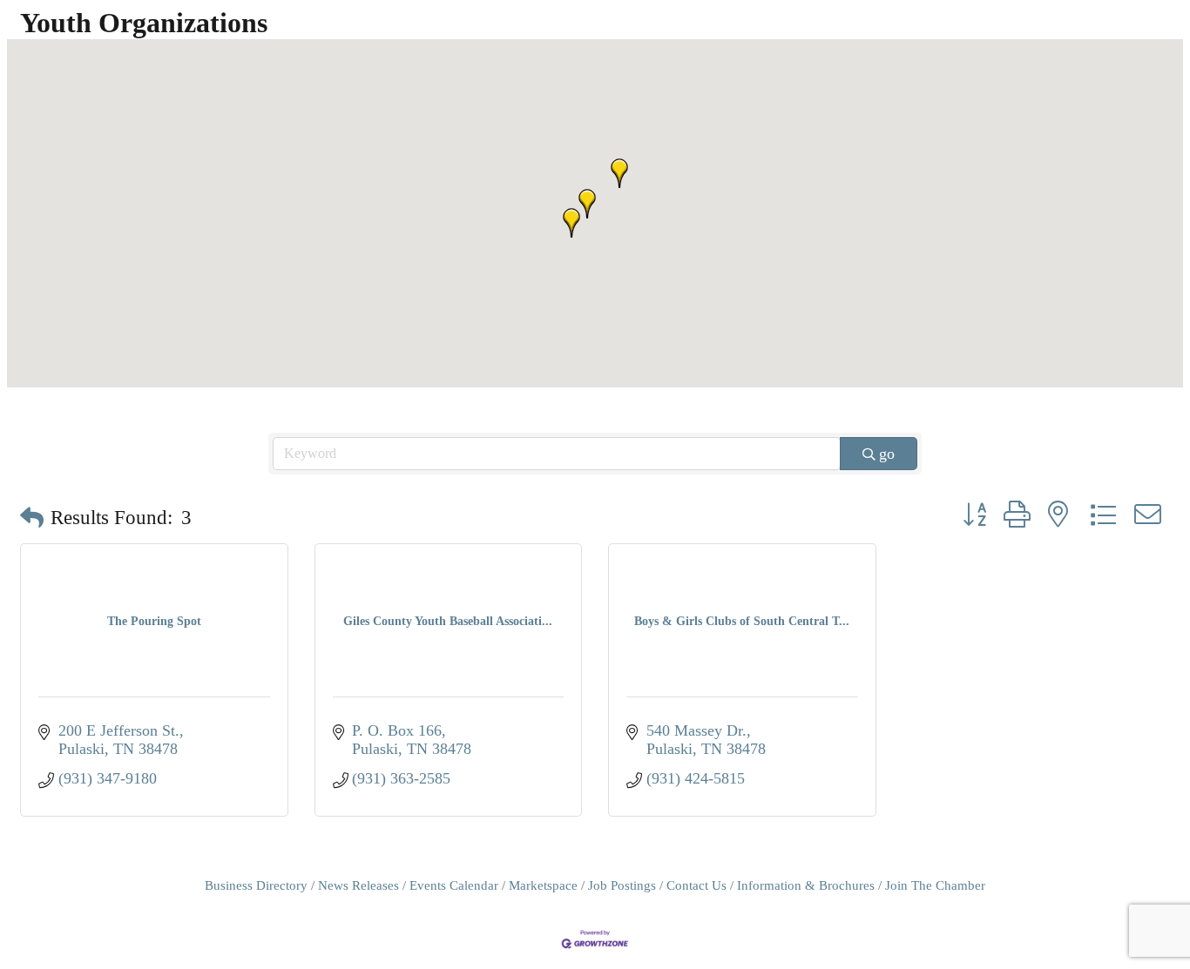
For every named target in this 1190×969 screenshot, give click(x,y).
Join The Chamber (935, 885)
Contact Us (696, 885)
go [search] (887, 453)
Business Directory (256, 885)
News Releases (358, 885)
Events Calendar (453, 885)
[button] (619, 173)
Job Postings (622, 885)
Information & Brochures (806, 885)
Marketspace (543, 885)
